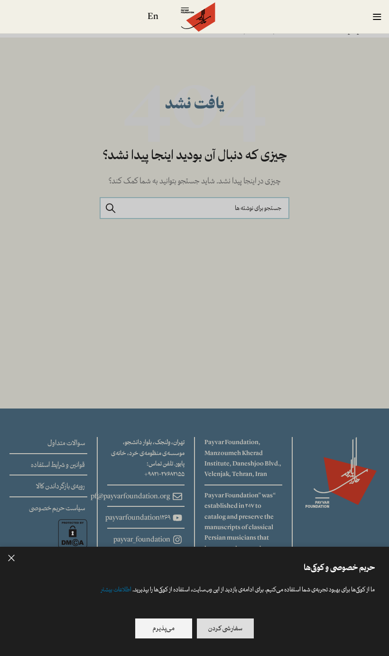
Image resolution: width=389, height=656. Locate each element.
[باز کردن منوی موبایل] (377, 16)
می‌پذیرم (164, 628)
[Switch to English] (153, 16)
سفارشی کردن (225, 628)
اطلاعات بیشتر (116, 589)
